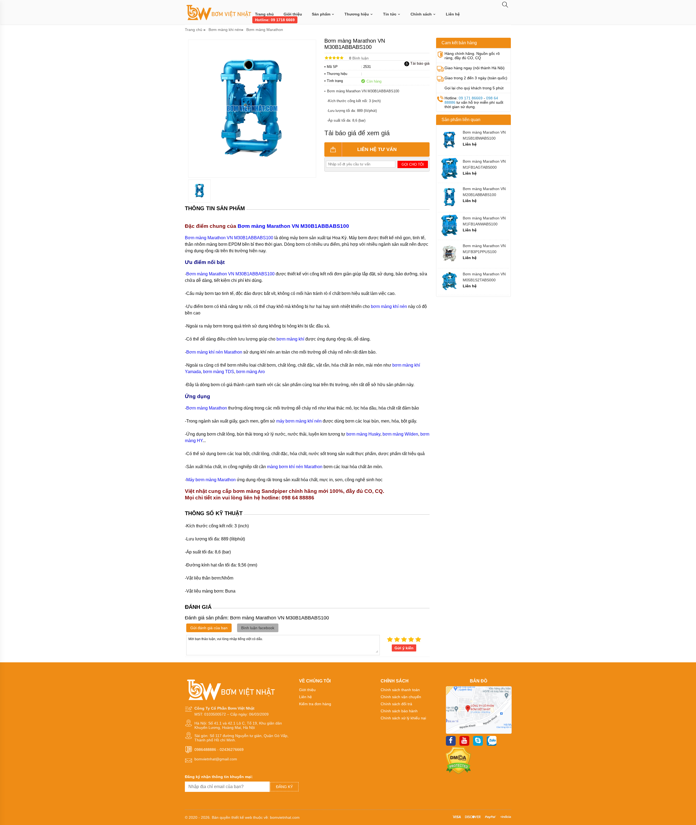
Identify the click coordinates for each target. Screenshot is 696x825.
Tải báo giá (419, 63)
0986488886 (205, 749)
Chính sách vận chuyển (401, 697)
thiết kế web (241, 817)
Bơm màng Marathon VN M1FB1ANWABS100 (484, 221)
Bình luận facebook (257, 628)
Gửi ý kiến (404, 648)
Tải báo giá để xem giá (357, 133)
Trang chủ (264, 14)
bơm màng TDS (218, 371)
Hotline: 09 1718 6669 (275, 20)
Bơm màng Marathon (264, 29)
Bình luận (359, 58)
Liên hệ (453, 14)
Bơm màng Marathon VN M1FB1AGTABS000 (484, 164)
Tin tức (390, 14)
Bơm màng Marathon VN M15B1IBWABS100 (484, 135)
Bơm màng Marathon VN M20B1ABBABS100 (484, 192)
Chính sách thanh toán (400, 690)
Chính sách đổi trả (396, 704)
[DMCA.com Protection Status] (458, 773)
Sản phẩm (321, 14)
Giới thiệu (293, 14)
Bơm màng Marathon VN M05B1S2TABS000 (484, 277)
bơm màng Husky (363, 434)
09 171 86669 (471, 98)
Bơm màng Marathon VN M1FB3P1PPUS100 (484, 249)
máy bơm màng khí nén (299, 421)
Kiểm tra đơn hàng (315, 704)
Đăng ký (284, 787)
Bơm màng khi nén (225, 29)
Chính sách (422, 14)
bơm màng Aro (250, 371)
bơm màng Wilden (400, 434)
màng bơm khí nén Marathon (294, 466)
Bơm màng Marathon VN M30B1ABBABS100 (294, 226)
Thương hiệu (357, 14)
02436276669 (232, 749)
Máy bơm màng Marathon (211, 479)
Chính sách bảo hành (399, 711)
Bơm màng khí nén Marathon (214, 352)
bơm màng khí (290, 339)
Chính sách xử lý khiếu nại (403, 718)
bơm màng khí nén (389, 306)
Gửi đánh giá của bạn (209, 628)
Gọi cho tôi (413, 164)
